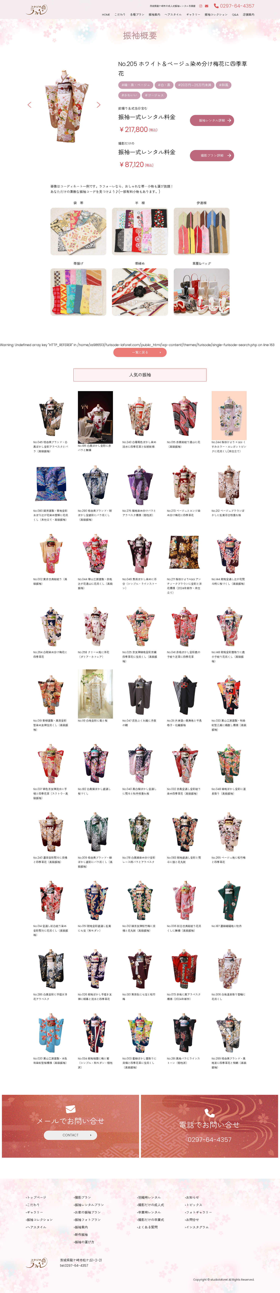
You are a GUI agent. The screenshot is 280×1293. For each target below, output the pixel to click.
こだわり (120, 15)
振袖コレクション (216, 15)
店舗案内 (248, 15)
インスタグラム (197, 1227)
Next (98, 105)
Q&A (235, 15)
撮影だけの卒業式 (151, 1220)
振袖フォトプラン (88, 1220)
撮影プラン (83, 1197)
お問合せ (192, 1220)
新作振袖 (81, 1234)
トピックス (194, 1205)
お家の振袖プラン (88, 1212)
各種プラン (137, 15)
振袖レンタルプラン (89, 1205)
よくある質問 (148, 1227)
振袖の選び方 (84, 1242)
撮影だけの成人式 (151, 1205)
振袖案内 (154, 15)
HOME (106, 15)
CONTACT (70, 1135)
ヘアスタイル (173, 15)
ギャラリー (193, 15)
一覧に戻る (140, 352)
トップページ (36, 1197)
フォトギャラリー (199, 1212)
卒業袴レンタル (149, 1212)
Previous (29, 105)
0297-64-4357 (236, 6)
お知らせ (192, 1197)
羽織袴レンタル (149, 1197)
